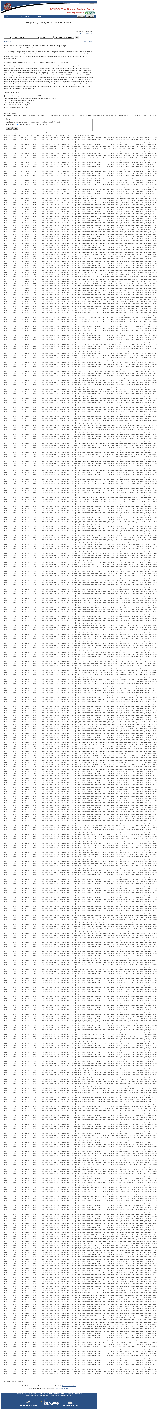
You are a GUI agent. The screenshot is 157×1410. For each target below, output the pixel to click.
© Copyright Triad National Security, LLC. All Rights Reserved (43, 1395)
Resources (25, 16)
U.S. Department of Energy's (51, 1393)
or (37, 1388)
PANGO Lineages (87, 41)
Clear (15, 128)
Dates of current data (86, 33)
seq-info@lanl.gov (62, 1388)
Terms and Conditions (69, 1386)
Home (7, 16)
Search (9, 128)
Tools (39, 16)
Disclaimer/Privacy (66, 1395)
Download (7, 41)
